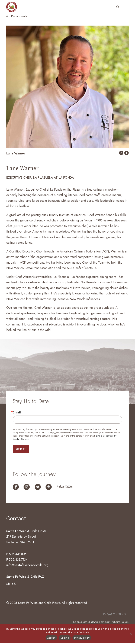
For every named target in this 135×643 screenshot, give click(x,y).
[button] (127, 7)
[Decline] (130, 633)
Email (17, 412)
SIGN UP (21, 448)
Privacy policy (82, 637)
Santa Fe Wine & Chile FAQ (25, 576)
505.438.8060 (18, 554)
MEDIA (11, 584)
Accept (51, 637)
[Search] (116, 6)
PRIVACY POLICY (114, 614)
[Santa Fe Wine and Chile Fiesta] (11, 7)
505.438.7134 (18, 559)
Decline (64, 637)
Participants (19, 16)
